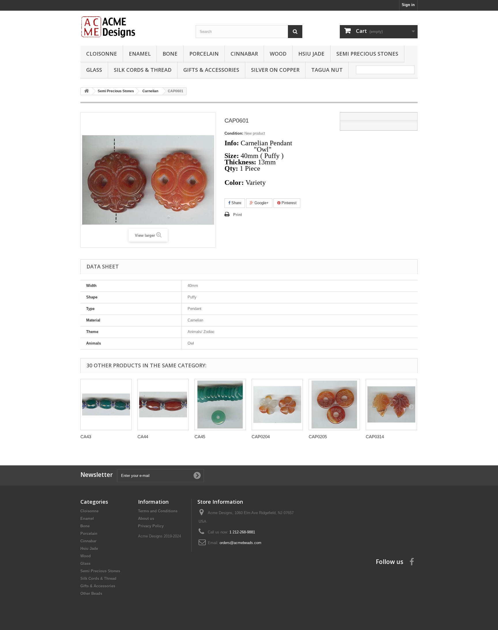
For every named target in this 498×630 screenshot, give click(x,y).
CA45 (200, 436)
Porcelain (204, 53)
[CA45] (220, 404)
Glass (94, 69)
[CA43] (106, 404)
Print (237, 214)
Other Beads (91, 593)
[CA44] (163, 404)
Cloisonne (101, 53)
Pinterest (288, 203)
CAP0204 (261, 436)
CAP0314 (375, 436)
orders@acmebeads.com (240, 543)
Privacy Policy (151, 526)
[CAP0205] (334, 404)
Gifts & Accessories (211, 69)
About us (146, 518)
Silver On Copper (275, 69)
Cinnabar (244, 53)
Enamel (140, 53)
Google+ (261, 203)
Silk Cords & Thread (142, 69)
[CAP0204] (277, 404)
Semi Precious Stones (367, 53)
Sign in (408, 5)
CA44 (142, 436)
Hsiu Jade (311, 53)
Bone (170, 53)
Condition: (234, 133)
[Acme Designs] (133, 26)
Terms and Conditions (158, 511)
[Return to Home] (86, 91)
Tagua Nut (327, 69)
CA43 (85, 436)
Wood (278, 53)
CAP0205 (318, 436)
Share (235, 203)
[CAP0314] (391, 404)
